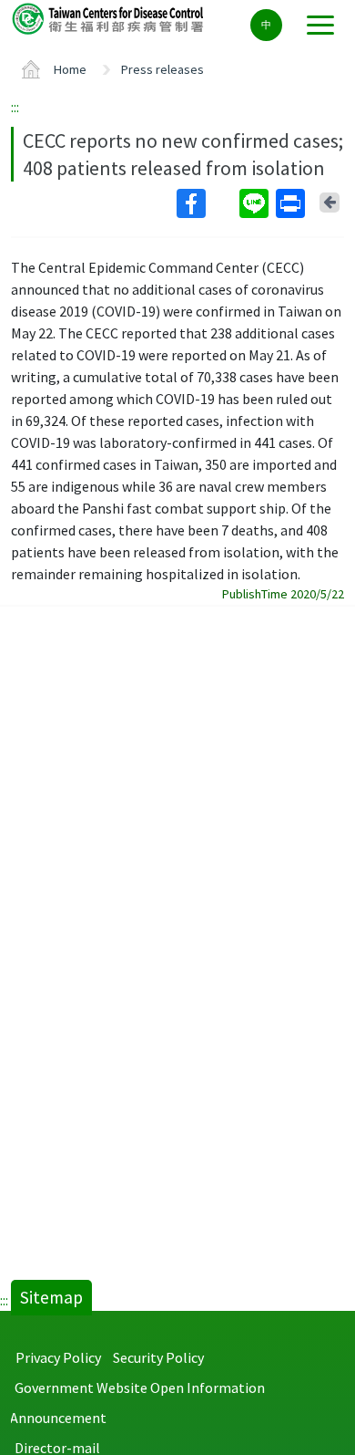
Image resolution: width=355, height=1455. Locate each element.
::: (15, 107)
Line (256, 203)
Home (70, 69)
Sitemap (51, 1297)
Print (292, 203)
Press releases (162, 69)
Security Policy (158, 1357)
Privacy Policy (58, 1357)
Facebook (206, 203)
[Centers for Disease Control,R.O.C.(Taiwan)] (109, 18)
